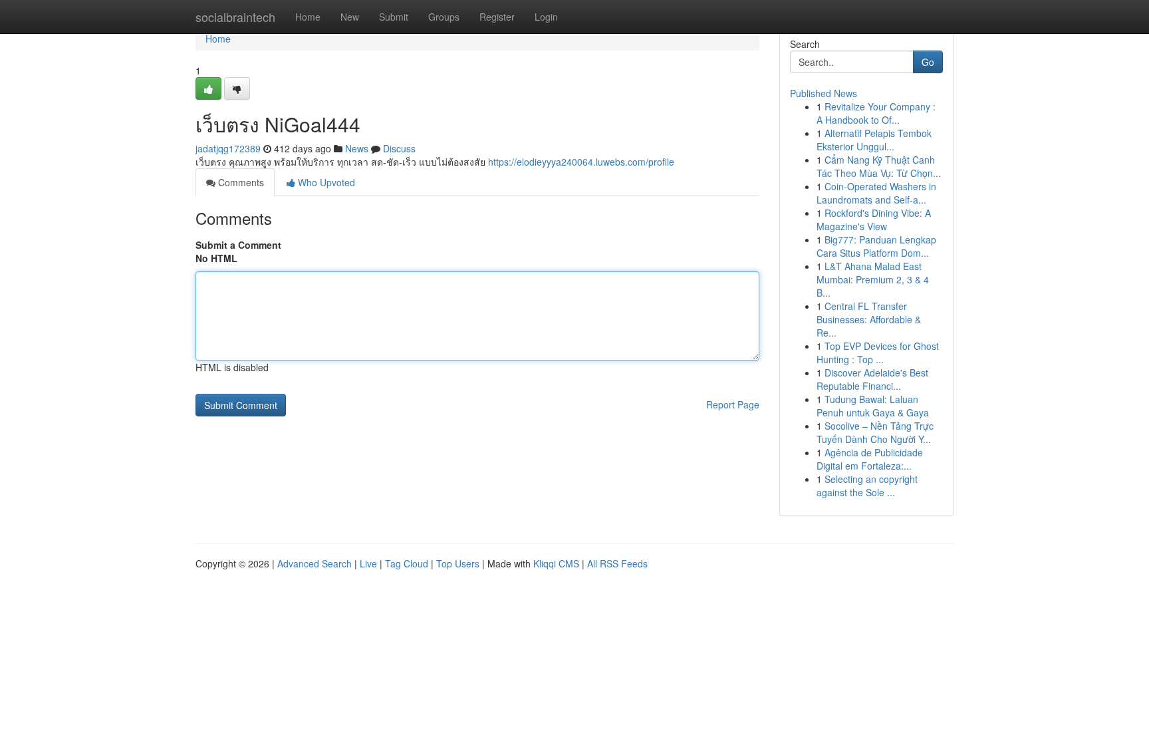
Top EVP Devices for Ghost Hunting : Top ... (878, 352)
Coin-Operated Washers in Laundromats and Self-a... (876, 193)
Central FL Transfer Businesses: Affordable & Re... (869, 319)
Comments (239, 182)
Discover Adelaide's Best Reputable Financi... (872, 379)
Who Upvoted (325, 182)
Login (546, 16)
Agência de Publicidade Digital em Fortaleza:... (870, 459)
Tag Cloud (406, 563)
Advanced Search (314, 563)
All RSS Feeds (617, 563)
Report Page (732, 404)
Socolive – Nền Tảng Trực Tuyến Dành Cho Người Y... (875, 432)
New (349, 16)
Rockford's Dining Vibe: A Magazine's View (874, 219)
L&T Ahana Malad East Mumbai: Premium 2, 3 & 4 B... (873, 279)
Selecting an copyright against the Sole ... (867, 485)
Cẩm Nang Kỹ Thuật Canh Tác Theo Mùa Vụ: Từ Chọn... (879, 166)
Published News (823, 93)
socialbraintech (235, 16)
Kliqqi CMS (556, 563)
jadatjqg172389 (228, 148)
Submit (393, 16)
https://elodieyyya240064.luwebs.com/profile (581, 161)
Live (368, 563)
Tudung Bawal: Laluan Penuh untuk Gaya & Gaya (873, 405)
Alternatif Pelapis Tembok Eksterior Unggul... (874, 139)
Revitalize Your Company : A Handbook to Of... (876, 113)
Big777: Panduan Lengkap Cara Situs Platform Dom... (876, 246)
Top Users (457, 563)
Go (928, 62)
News (356, 148)
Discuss (399, 148)
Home (307, 16)
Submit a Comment (238, 244)
